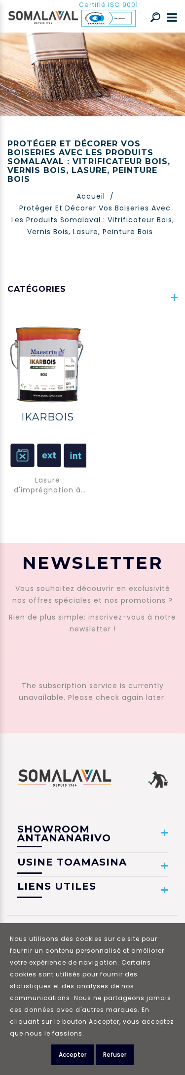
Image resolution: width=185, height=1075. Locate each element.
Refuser (114, 1054)
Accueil (90, 196)
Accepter (72, 1054)
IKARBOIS (47, 417)
